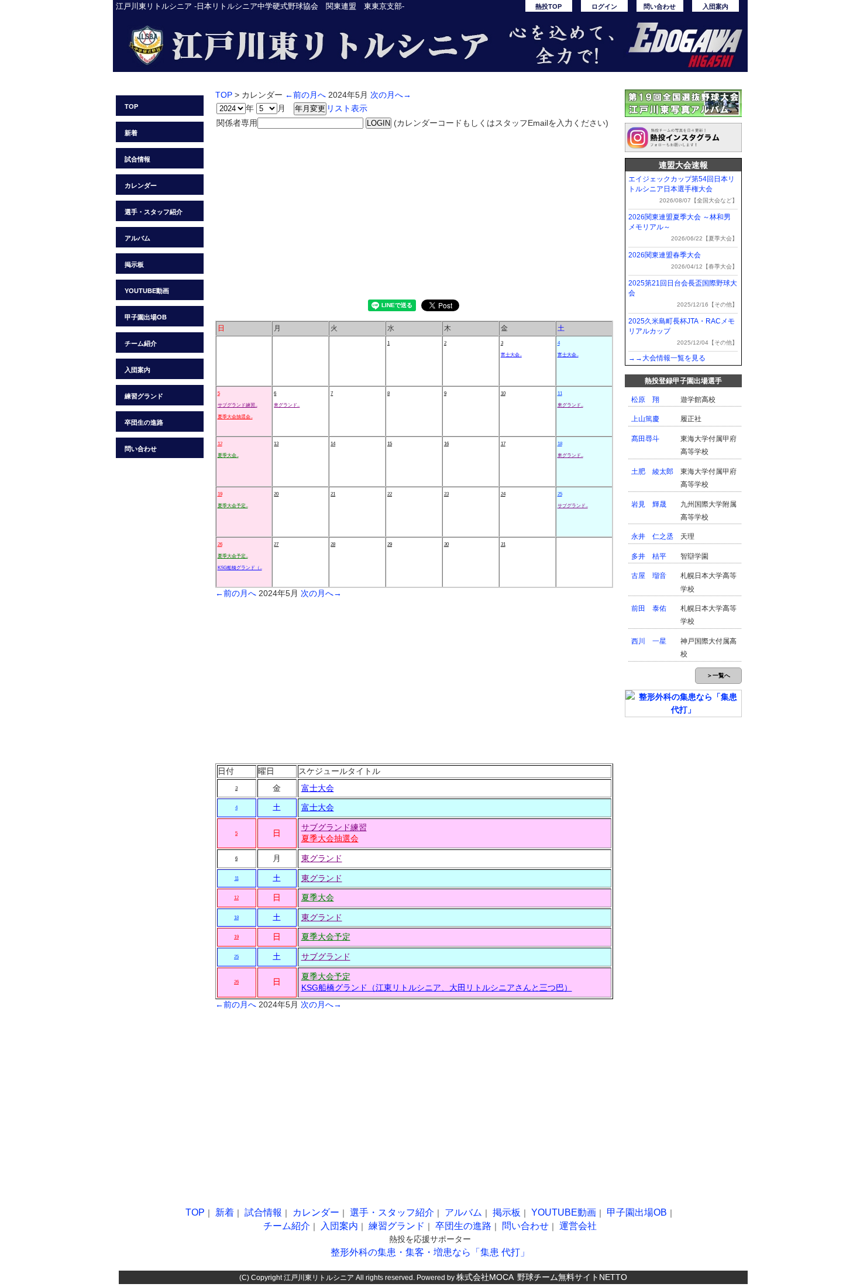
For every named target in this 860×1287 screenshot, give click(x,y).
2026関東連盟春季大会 (664, 255)
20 (276, 494)
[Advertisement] (414, 212)
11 (560, 393)
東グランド (321, 858)
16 (446, 443)
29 (389, 544)
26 (220, 544)
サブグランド (325, 956)
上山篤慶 (645, 419)
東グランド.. (287, 405)
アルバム (137, 238)
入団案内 (715, 6)
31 (503, 544)
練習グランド (144, 396)
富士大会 (317, 788)
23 (446, 494)
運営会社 (578, 1226)
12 (220, 443)
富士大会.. (511, 354)
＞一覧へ (718, 675)
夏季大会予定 (325, 936)
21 (333, 494)
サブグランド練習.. (237, 405)
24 (503, 494)
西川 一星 (648, 641)
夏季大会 (317, 897)
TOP (131, 106)
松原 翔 (645, 399)
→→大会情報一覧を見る (667, 358)
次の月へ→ (390, 94)
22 (389, 494)
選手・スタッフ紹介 (154, 211)
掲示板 (134, 264)
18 (560, 443)
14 (333, 443)
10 (503, 393)
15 (389, 443)
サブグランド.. (573, 505)
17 (503, 443)
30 (446, 544)
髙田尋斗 (645, 439)
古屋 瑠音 (648, 576)
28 (333, 544)
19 (220, 494)
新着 (131, 132)
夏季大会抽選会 (330, 838)
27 (276, 544)
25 (560, 494)
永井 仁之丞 (652, 536)
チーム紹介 (141, 343)
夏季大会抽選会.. (235, 416)
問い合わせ (660, 6)
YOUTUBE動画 (147, 290)
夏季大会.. (228, 455)
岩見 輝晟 (648, 504)
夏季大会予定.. (233, 505)
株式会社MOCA (485, 1277)
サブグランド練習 (334, 827)
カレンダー (141, 185)
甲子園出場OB (146, 317)
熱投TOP (548, 6)
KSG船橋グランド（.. (240, 567)
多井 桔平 (648, 556)
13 (276, 443)
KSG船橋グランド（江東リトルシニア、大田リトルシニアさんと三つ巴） (436, 987)
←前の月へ (305, 94)
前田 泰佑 (648, 608)
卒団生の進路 (144, 422)
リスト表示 (346, 108)
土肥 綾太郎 (652, 471)
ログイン (604, 6)
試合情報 (137, 159)
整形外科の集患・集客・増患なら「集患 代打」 (430, 1252)
